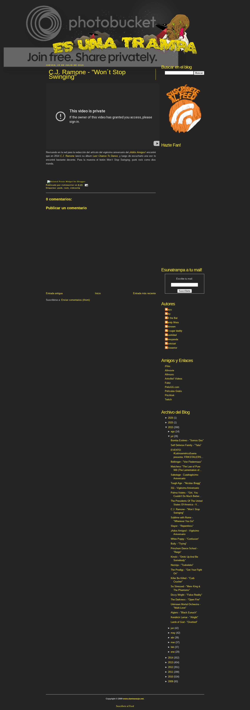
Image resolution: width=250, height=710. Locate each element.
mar (173, 642)
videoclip (75, 188)
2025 (170, 422)
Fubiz (168, 382)
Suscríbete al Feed (125, 706)
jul (172, 436)
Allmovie (169, 370)
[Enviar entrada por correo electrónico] (85, 185)
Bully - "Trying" (179, 543)
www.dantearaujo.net (133, 699)
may (173, 632)
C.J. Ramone (67, 156)
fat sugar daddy (174, 330)
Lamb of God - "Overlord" (184, 622)
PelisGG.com (172, 387)
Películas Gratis (173, 391)
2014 (170, 657)
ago (173, 431)
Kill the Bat (172, 318)
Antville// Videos (173, 378)
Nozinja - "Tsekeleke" (182, 565)
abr (172, 637)
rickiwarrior (171, 347)
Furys (169, 309)
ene (173, 651)
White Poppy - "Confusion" (185, 539)
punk (60, 188)
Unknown (171, 326)
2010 (170, 676)
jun (172, 628)
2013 (170, 662)
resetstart (171, 343)
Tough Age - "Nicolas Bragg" (186, 483)
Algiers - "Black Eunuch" (184, 612)
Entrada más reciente (144, 293)
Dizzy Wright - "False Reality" (186, 594)
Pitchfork (169, 395)
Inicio (98, 293)
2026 (170, 417)
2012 (170, 667)
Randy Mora (172, 322)
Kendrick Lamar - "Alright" (184, 617)
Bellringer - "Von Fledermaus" (186, 461)
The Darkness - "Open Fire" (185, 599)
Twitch (168, 399)
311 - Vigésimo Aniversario (185, 488)
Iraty (168, 313)
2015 (170, 427)
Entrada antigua (54, 293)
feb (172, 647)
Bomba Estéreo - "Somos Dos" (187, 440)
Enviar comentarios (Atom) (75, 300)
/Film (167, 366)
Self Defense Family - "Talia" (186, 445)
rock (66, 188)
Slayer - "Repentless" (182, 526)
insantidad (171, 335)
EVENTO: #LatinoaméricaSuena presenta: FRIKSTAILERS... (187, 453)
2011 (170, 672)
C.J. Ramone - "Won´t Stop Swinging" (87, 74)
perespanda (172, 339)
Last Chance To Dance (105, 156)
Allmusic (169, 374)
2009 (170, 681)
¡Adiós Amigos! (137, 152)
